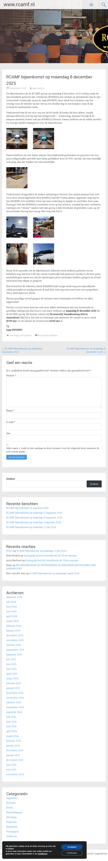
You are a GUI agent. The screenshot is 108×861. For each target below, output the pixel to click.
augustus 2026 (14, 597)
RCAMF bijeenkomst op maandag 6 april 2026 (54, 573)
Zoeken (10, 478)
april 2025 (11, 673)
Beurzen (11, 802)
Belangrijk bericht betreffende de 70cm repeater (50, 555)
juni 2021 (11, 764)
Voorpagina (25, 335)
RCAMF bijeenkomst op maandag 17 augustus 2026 (34, 512)
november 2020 (15, 774)
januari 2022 (13, 755)
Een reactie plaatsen (48, 335)
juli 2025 (11, 659)
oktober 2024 (13, 702)
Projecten (11, 822)
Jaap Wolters (38, 88)
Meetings (14, 335)
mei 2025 (11, 668)
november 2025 (15, 640)
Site (8, 433)
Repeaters (11, 826)
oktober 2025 (13, 645)
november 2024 (15, 697)
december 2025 (14, 635)
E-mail (10, 422)
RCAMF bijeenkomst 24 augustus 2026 (27, 508)
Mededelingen (14, 812)
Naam (10, 410)
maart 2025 (12, 678)
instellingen (42, 854)
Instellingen (72, 853)
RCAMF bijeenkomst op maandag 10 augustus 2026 (34, 517)
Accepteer (72, 847)
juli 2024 (11, 716)
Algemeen (12, 798)
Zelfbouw (11, 836)
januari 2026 (13, 630)
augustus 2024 (14, 712)
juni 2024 (11, 721)
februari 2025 (13, 683)
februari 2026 (13, 625)
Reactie (11, 375)
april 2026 (11, 616)
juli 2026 (11, 601)
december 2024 (14, 692)
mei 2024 (11, 726)
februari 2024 (13, 740)
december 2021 (14, 760)
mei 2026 (11, 611)
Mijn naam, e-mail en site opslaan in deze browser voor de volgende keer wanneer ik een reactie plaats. (52, 450)
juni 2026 (11, 606)
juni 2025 (11, 664)
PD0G (9, 550)
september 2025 (15, 649)
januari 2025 (13, 688)
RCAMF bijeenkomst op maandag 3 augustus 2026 (33, 522)
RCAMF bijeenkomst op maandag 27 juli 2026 (31, 527)
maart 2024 (12, 736)
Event (9, 807)
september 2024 (15, 707)
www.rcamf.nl (19, 4)
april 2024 (11, 731)
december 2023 (14, 750)
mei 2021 (11, 769)
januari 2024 (13, 745)
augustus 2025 (14, 654)
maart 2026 (12, 621)
